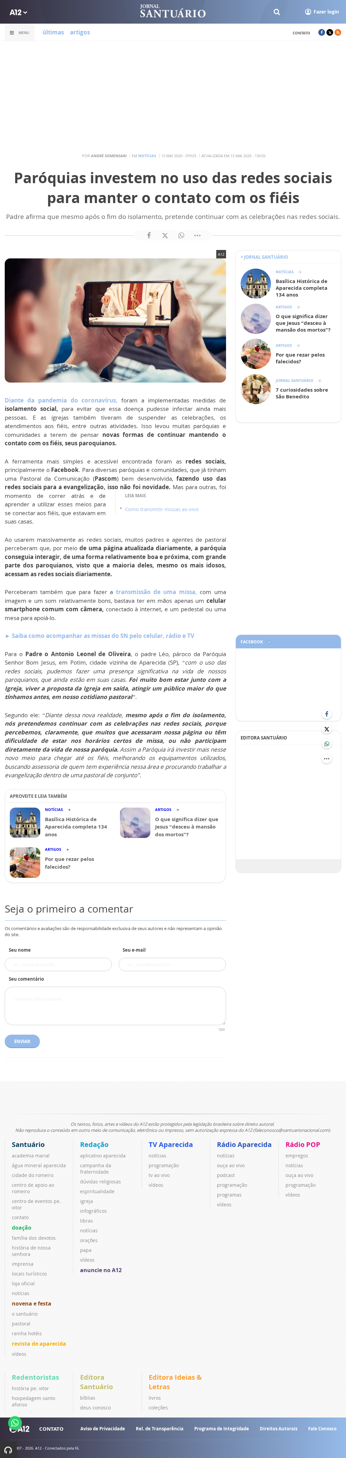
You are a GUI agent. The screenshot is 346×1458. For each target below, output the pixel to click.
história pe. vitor (30, 1388)
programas (229, 1194)
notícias (20, 1293)
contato (301, 32)
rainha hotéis (27, 1333)
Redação (94, 1144)
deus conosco (95, 1407)
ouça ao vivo (231, 1165)
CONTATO (51, 1428)
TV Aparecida (171, 1144)
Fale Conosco (322, 1429)
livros (155, 1398)
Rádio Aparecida (244, 1144)
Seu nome (20, 950)
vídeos (19, 1354)
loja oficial (23, 1283)
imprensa (22, 1264)
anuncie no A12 (101, 1270)
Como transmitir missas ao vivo (162, 509)
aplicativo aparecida (103, 1155)
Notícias (147, 155)
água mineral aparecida (39, 1165)
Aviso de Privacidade (102, 1429)
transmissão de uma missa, (156, 592)
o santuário (25, 1314)
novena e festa (31, 1303)
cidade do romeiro (32, 1175)
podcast (226, 1175)
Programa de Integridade (221, 1429)
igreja (86, 1201)
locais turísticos (29, 1273)
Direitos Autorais (278, 1429)
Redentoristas (35, 1377)
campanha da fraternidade (95, 1168)
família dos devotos (34, 1238)
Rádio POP (303, 1144)
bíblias (87, 1398)
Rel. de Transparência (159, 1429)
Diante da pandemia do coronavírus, (61, 400)
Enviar (22, 1041)
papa (86, 1250)
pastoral (21, 1323)
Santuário (28, 1144)
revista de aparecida (39, 1343)
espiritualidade (97, 1191)
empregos (297, 1155)
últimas (53, 32)
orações (89, 1240)
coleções (158, 1407)
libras (86, 1220)
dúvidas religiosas (100, 1181)
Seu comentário (26, 979)
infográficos (93, 1211)
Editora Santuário (96, 1382)
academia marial (31, 1155)
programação (164, 1165)
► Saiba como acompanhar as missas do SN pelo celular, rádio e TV (99, 636)
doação (21, 1227)
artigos (80, 32)
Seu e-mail (134, 950)
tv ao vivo (159, 1175)
